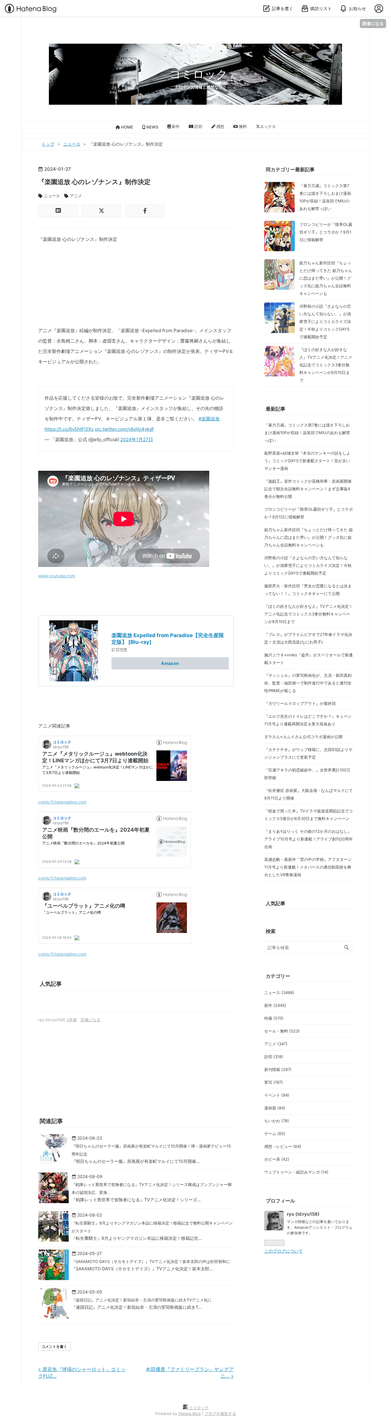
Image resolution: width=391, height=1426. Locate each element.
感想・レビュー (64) (282, 1146)
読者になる (373, 23)
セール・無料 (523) (282, 1031)
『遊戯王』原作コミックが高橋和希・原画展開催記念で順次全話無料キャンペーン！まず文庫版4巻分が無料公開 (308, 489)
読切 (197, 126)
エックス (268, 126)
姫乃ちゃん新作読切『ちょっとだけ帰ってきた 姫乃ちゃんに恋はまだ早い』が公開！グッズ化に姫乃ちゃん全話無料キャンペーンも (325, 278)
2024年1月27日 (136, 439)
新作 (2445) (275, 1005)
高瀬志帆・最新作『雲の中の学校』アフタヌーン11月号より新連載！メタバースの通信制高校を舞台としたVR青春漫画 (308, 867)
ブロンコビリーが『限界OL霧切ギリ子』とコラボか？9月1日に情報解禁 (325, 232)
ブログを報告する (220, 1413)
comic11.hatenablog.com (62, 802)
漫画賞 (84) (274, 1107)
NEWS (151, 127)
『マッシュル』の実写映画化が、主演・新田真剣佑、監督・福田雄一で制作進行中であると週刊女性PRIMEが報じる (308, 683)
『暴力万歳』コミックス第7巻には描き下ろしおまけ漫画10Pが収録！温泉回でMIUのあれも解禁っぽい (307, 433)
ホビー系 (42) (276, 1159)
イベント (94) (276, 1095)
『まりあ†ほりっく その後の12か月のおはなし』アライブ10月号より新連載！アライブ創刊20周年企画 (308, 839)
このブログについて (283, 1251)
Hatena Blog (189, 1413)
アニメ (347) (275, 1043)
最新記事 (275, 409)
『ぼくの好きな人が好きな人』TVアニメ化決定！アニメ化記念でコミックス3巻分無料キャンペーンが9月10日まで (325, 365)
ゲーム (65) (274, 1133)
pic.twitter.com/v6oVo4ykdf (124, 429)
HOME (126, 127)
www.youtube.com (56, 575)
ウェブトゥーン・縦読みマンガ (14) (296, 1172)
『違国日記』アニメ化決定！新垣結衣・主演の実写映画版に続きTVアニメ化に (141, 1299)
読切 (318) (273, 1056)
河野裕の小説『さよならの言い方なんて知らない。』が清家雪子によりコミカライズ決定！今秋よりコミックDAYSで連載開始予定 (325, 321)
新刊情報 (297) (277, 1069)
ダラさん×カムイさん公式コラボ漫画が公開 (303, 736)
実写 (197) (273, 1082)
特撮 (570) (273, 1018)
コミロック (199, 74)
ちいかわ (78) (276, 1120)
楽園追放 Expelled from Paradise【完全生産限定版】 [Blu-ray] (167, 638)
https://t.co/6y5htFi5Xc (69, 429)
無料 (242, 126)
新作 (175, 126)
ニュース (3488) (279, 992)
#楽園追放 (209, 419)
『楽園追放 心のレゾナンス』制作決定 (94, 182)
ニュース (52, 195)
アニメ (76, 195)
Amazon (170, 663)
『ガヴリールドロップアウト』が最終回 (300, 703)
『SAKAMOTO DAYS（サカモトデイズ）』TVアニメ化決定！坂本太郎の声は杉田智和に (150, 1261)
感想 (219, 126)
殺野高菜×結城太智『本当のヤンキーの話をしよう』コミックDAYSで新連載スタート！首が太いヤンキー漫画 (307, 461)
